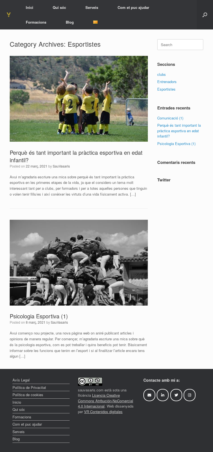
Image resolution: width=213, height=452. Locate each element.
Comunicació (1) (170, 118)
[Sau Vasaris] (9, 14)
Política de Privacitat (29, 387)
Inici (29, 7)
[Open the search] (205, 14)
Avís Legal (21, 380)
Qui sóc (59, 7)
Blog (70, 22)
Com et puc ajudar (133, 7)
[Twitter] (176, 395)
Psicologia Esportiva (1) (39, 316)
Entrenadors (167, 81)
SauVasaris (61, 166)
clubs (161, 74)
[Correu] (149, 395)
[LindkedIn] (163, 395)
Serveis (91, 7)
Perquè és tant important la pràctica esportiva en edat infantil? (76, 156)
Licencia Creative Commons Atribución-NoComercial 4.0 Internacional (105, 401)
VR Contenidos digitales (103, 411)
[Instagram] (190, 395)
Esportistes (166, 89)
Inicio (16, 402)
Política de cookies (27, 394)
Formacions (36, 22)
